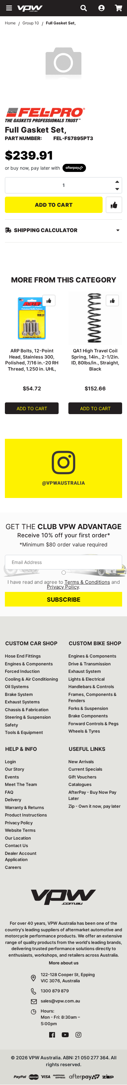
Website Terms (20, 830)
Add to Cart (54, 205)
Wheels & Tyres (84, 731)
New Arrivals (81, 761)
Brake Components (88, 715)
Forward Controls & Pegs (93, 723)
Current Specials (85, 769)
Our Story (14, 769)
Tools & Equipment (24, 732)
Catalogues (80, 784)
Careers (13, 867)
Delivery (13, 799)
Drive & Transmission (89, 663)
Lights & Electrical (86, 679)
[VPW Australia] (38, 8)
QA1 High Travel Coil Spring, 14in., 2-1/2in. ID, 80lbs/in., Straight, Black (95, 360)
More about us (63, 962)
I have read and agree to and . (63, 584)
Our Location (18, 838)
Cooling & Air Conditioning (31, 679)
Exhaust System (84, 671)
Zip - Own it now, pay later (94, 806)
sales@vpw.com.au (60, 1000)
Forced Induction (22, 671)
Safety (11, 724)
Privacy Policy (63, 587)
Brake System (19, 694)
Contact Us (16, 845)
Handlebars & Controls (91, 686)
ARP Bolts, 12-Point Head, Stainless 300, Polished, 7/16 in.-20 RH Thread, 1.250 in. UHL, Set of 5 (31, 363)
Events (12, 776)
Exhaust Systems (22, 701)
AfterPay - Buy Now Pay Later (92, 795)
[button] (8, 8)
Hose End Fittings (23, 656)
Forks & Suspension (88, 708)
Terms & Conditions (87, 582)
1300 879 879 (55, 990)
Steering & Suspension (28, 717)
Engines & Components (29, 663)
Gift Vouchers (82, 776)
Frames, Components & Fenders (92, 697)
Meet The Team (21, 784)
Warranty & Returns (24, 807)
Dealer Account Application (20, 856)
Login (10, 761)
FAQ (9, 792)
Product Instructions (26, 814)
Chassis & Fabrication (27, 709)
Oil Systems (17, 686)
